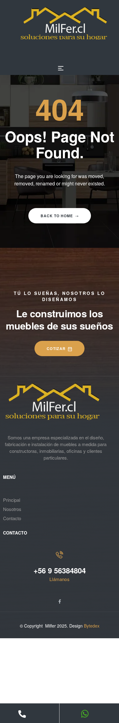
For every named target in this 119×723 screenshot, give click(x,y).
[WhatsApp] (85, 714)
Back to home (57, 215)
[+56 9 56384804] (59, 554)
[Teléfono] (22, 714)
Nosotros (12, 509)
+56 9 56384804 (60, 570)
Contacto (12, 518)
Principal (11, 500)
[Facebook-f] (59, 601)
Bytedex (91, 626)
